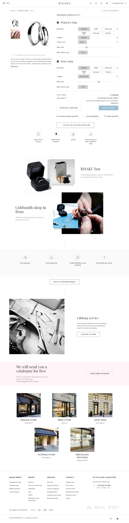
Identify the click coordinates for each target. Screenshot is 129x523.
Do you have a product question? (67, 116)
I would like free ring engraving (76, 125)
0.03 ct (82, 42)
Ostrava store (70, 489)
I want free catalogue (99, 373)
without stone (83, 76)
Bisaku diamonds (52, 498)
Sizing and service (53, 485)
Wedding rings (23, 11)
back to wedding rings (64, 282)
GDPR (30, 495)
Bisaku (13, 11)
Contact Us (114, 103)
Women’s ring (69, 22)
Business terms (71, 495)
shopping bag (118, 3)
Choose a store (88, 334)
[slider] (86, 47)
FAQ (29, 492)
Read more (14, 66)
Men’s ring (67, 61)
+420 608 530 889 (103, 485)
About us (31, 482)
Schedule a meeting (69, 108)
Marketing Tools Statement (33, 499)
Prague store (70, 482)
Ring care (50, 482)
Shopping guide (52, 492)
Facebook (110, 519)
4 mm (82, 52)
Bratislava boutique (72, 492)
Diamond (84, 37)
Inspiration (31, 489)
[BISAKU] (64, 3)
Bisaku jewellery (14, 489)
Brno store (69, 485)
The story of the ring (35, 485)
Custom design (14, 492)
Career (68, 498)
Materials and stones (54, 495)
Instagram (117, 519)
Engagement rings (15, 482)
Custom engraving (53, 489)
